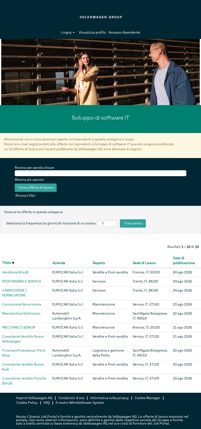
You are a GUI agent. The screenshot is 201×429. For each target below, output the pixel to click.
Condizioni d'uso (71, 398)
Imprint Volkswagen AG (34, 398)
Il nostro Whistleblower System (80, 403)
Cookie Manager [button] (147, 398)
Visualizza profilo (92, 32)
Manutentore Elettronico (21, 313)
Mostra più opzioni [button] (29, 180)
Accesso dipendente (124, 32)
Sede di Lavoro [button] (144, 263)
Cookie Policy (27, 403)
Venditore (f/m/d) (15, 272)
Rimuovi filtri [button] (25, 196)
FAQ (46, 403)
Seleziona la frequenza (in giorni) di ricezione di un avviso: (51, 223)
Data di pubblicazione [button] (184, 260)
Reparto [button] (99, 263)
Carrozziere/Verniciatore (21, 304)
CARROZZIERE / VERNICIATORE (14, 292)
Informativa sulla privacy (109, 398)
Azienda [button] (58, 263)
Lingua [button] (66, 32)
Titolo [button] (7, 263)
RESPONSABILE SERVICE (21, 281)
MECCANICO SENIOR (18, 327)
